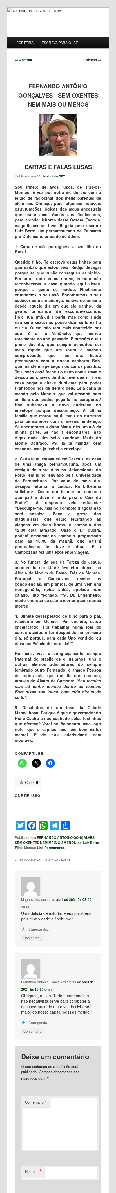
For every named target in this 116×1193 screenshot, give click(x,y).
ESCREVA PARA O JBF (60, 42)
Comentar (32, 937)
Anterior (23, 59)
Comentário (36, 1102)
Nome (33, 1171)
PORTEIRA (25, 42)
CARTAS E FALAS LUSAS (58, 167)
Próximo (92, 59)
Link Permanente (50, 847)
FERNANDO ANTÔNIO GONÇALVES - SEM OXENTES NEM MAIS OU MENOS (56, 840)
